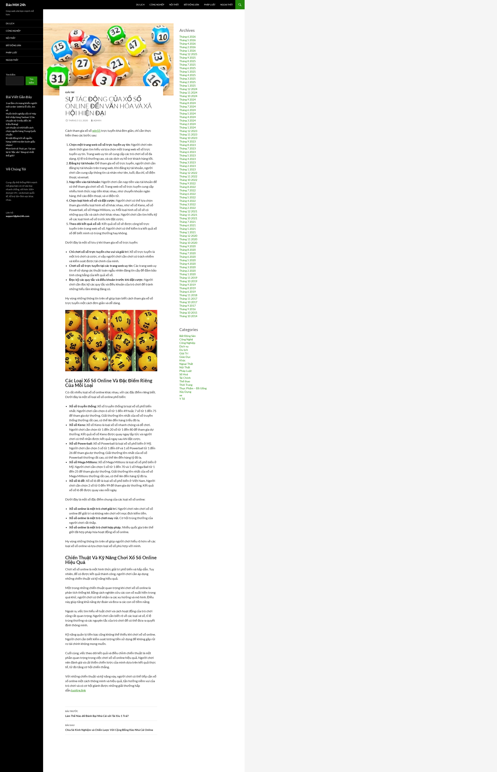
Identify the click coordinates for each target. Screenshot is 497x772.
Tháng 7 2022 (187, 190)
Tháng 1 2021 (187, 232)
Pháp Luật (209, 4)
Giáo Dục (185, 356)
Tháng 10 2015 (188, 312)
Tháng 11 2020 (188, 239)
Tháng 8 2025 (187, 61)
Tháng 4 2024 (187, 117)
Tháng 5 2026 (187, 40)
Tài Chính (185, 377)
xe (180, 395)
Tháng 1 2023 (187, 169)
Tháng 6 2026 (187, 36)
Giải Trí (69, 92)
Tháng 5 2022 (187, 197)
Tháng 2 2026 (187, 47)
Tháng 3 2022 (187, 204)
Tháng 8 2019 (187, 288)
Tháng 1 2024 (187, 127)
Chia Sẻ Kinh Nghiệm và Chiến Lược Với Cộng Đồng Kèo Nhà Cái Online (109, 727)
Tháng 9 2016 (187, 309)
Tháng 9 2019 (187, 284)
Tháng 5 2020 (187, 260)
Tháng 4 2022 (187, 200)
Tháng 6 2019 (187, 291)
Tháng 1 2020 (187, 274)
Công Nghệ (186, 339)
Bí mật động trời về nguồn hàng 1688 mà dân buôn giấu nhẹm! (20, 142)
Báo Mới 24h (16, 5)
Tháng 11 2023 (188, 134)
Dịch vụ (184, 346)
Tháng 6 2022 (187, 193)
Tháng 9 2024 (187, 99)
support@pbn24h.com (17, 216)
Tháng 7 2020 (187, 253)
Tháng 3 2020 (187, 267)
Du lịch (140, 4)
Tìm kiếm (10, 74)
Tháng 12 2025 (188, 54)
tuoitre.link (78, 690)
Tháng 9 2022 (187, 183)
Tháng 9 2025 (187, 57)
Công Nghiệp (156, 4)
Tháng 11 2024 (188, 92)
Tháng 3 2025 (187, 78)
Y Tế (182, 398)
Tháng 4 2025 (187, 75)
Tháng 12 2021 (188, 211)
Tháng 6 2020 (187, 256)
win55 (96, 130)
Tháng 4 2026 (187, 43)
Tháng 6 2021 (187, 225)
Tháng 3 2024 (187, 120)
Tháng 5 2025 (187, 71)
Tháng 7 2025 (187, 64)
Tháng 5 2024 (187, 113)
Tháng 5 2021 (187, 228)
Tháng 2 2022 (187, 207)
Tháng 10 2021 (188, 218)
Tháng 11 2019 (188, 277)
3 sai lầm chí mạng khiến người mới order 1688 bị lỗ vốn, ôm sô (21, 107)
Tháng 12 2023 (188, 131)
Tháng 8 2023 (187, 145)
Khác (182, 360)
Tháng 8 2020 (187, 249)
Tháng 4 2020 (187, 263)
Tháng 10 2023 (188, 138)
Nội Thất (174, 4)
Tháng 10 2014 (188, 316)
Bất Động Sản (191, 4)
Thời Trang (185, 384)
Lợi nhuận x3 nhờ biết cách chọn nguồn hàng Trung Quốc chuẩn (21, 131)
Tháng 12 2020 (188, 235)
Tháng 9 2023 (187, 141)
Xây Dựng (185, 391)
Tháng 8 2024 (187, 103)
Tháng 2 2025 (187, 82)
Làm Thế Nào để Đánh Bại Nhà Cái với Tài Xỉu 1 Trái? (97, 713)
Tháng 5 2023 (187, 155)
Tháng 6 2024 (187, 110)
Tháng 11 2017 (188, 298)
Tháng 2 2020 (187, 270)
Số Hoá (183, 374)
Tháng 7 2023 (187, 148)
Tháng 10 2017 (188, 302)
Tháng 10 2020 (188, 242)
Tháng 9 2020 (187, 246)
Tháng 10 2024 (188, 96)
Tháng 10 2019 (188, 281)
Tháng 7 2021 (187, 221)
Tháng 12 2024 (188, 89)
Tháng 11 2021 (188, 214)
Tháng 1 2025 (187, 85)
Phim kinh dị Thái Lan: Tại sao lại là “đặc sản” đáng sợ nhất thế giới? (20, 152)
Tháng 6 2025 (187, 68)
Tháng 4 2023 (187, 158)
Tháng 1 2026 (187, 50)
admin (97, 120)
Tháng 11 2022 (188, 176)
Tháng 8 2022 (187, 186)
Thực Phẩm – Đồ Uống (193, 388)
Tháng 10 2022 (188, 179)
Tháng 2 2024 (187, 124)
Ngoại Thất (226, 4)
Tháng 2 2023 (187, 165)
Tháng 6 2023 (187, 152)
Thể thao (184, 381)
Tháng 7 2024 (187, 106)
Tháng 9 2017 (187, 305)
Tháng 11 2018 (188, 295)
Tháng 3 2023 (187, 162)
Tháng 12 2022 (188, 172)
